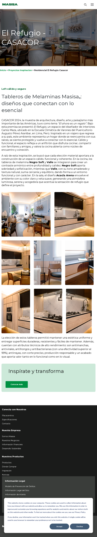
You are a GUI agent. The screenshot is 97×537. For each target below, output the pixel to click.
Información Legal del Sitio (17, 490)
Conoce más (17, 384)
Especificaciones (9, 419)
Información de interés (15, 494)
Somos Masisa (8, 436)
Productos (6, 462)
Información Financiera (12, 444)
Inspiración (7, 471)
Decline (80, 526)
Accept (59, 526)
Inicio (3, 70)
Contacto (6, 423)
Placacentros (8, 415)
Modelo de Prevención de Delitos (20, 486)
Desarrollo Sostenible (11, 448)
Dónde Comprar (9, 467)
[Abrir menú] (92, 4)
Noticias (5, 475)
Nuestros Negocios (10, 440)
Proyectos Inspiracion (20, 70)
